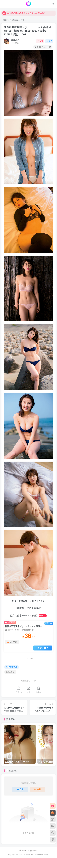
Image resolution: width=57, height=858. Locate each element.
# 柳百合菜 (10, 672)
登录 (21, 789)
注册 (39, 789)
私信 (50, 41)
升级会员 (23, 850)
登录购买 (44, 648)
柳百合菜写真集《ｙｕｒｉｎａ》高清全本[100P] (27, 30)
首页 (6, 20)
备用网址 (34, 850)
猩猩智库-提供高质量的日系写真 (36, 854)
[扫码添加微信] (53, 826)
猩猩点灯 (15, 40)
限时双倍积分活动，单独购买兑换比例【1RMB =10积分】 (31, 13)
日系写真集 (14, 20)
